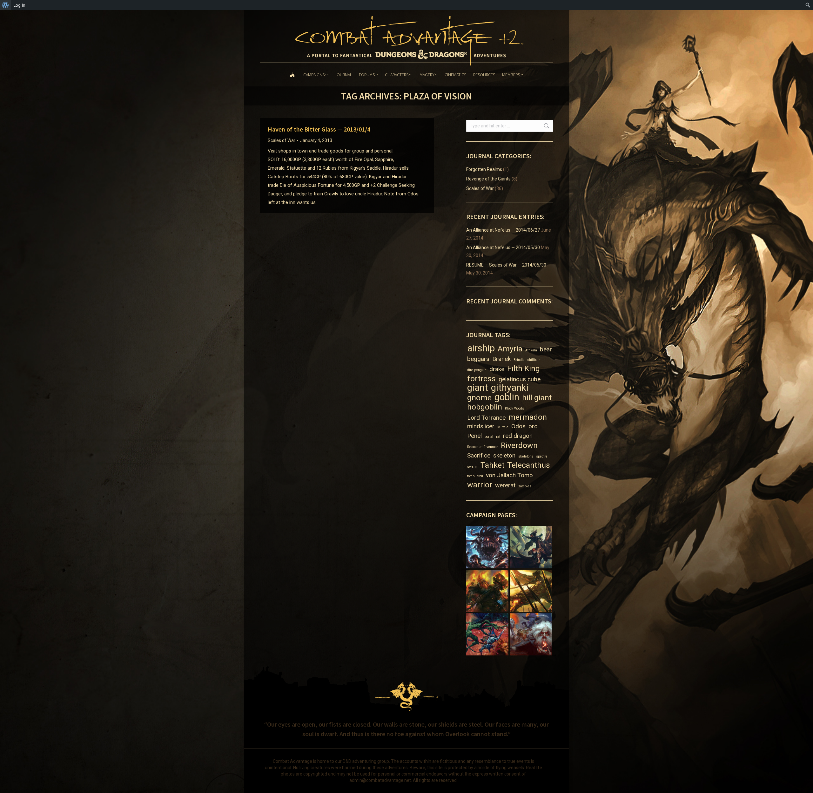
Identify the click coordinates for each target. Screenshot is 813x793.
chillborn (534, 360)
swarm (472, 466)
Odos (518, 426)
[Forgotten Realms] (531, 548)
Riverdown (519, 445)
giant (477, 388)
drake (496, 369)
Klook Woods (514, 408)
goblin (506, 397)
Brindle (519, 360)
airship (481, 348)
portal (489, 437)
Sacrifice (478, 455)
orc (532, 426)
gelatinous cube (520, 379)
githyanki (509, 388)
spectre (542, 456)
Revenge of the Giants (488, 178)
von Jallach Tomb (509, 475)
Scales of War (281, 140)
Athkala (531, 350)
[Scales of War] (531, 591)
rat (498, 437)
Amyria (510, 349)
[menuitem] (5, 5)
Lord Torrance (486, 417)
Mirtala (502, 427)
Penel (474, 435)
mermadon (527, 417)
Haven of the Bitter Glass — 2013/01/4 (319, 129)
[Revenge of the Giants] (488, 591)
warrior (479, 485)
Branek (501, 359)
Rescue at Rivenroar (482, 447)
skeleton (504, 455)
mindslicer (480, 426)
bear (546, 349)
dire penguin (477, 370)
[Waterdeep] (531, 635)
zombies (524, 486)
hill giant (537, 398)
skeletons (525, 456)
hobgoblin (484, 407)
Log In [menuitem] (19, 5)
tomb (470, 476)
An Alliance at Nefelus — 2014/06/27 (503, 230)
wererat (505, 485)
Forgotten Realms (484, 169)
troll (480, 476)
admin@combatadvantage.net (380, 780)
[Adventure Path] (488, 548)
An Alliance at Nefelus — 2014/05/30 (503, 247)
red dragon (518, 435)
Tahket (492, 465)
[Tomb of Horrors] (488, 635)
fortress (481, 379)
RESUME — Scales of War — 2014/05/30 (506, 265)
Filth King (523, 368)
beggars (478, 359)
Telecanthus (528, 465)
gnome (479, 398)
